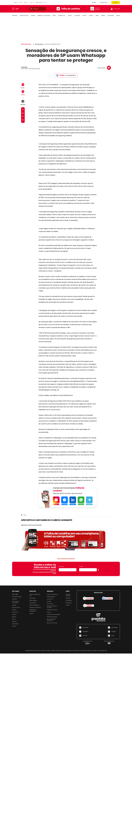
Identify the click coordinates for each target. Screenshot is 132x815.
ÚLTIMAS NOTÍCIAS (24, 15)
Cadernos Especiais (35, 607)
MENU (17, 9)
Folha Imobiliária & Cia (34, 595)
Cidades (14, 599)
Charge (49, 601)
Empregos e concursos (15, 602)
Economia (15, 612)
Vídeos (14, 626)
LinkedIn (68, 598)
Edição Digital (51, 596)
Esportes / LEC (16, 607)
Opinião (14, 621)
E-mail (81, 566)
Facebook (69, 603)
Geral (13, 619)
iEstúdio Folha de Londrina (52, 606)
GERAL (97, 15)
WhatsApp (15, 594)
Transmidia (32, 603)
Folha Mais (32, 598)
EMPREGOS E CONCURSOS (44, 15)
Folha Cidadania (34, 605)
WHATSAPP (14, 15)
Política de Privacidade (53, 614)
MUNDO (91, 15)
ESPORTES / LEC (61, 15)
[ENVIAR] (98, 570)
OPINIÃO (103, 15)
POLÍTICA (84, 15)
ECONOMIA (77, 15)
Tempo (49, 612)
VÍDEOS (118, 15)
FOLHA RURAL (111, 15)
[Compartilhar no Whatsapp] (23, 120)
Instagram (69, 600)
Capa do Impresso (52, 594)
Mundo (14, 617)
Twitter (68, 605)
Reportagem (33, 600)
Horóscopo (50, 603)
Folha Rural (15, 624)
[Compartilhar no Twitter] (23, 117)
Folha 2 (14, 610)
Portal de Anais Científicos (51, 619)
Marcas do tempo (52, 623)
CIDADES (33, 15)
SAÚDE (54, 15)
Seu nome (61, 566)
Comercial (50, 599)
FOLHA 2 (70, 15)
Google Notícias (68, 595)
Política (14, 614)
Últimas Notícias (26, 44)
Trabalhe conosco (52, 610)
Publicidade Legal (52, 617)
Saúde (14, 605)
